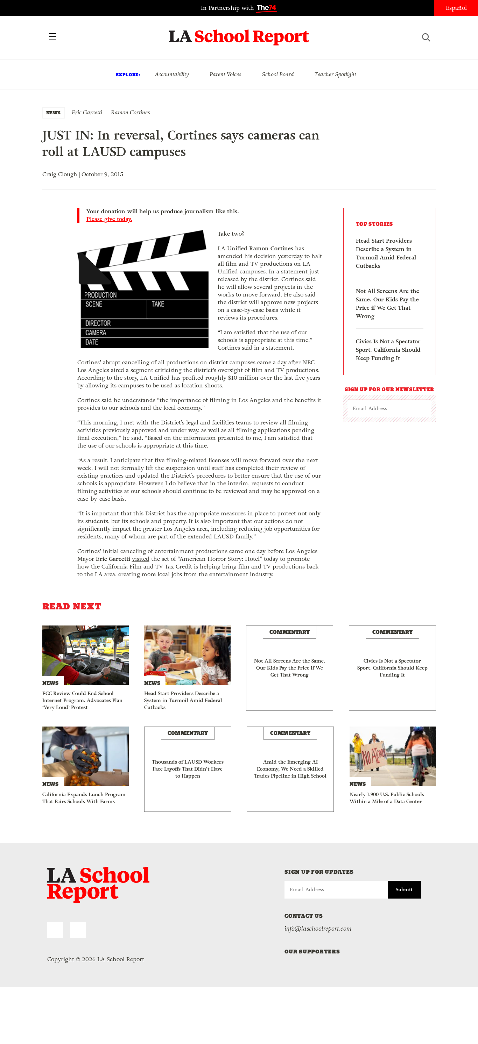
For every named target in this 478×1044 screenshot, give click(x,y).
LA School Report (239, 33)
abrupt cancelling (126, 362)
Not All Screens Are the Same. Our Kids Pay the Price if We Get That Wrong (387, 303)
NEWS (53, 112)
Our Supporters (312, 951)
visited (140, 559)
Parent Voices (225, 74)
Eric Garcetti (87, 112)
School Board (278, 74)
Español (456, 8)
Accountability (172, 74)
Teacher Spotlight (335, 74)
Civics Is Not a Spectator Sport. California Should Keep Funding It (388, 349)
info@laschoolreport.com (318, 928)
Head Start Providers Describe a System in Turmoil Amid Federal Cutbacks (386, 253)
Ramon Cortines (130, 112)
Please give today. (109, 219)
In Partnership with (228, 8)
